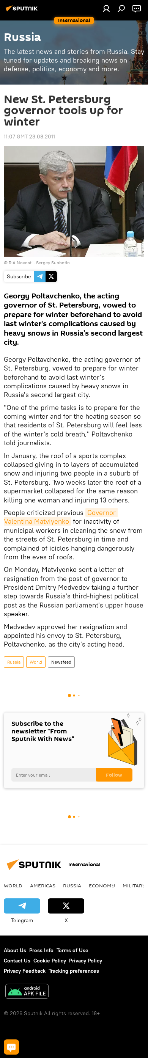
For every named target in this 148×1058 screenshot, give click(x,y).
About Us (15, 950)
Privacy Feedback (25, 970)
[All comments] (11, 1047)
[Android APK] (27, 992)
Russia (13, 662)
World (36, 662)
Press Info (41, 950)
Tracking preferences (74, 970)
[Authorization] (106, 8)
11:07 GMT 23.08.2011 (29, 136)
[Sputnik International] (23, 11)
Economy (102, 885)
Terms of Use (72, 950)
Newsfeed (61, 662)
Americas (42, 885)
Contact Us (17, 960)
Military (134, 885)
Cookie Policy (49, 960)
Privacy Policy (85, 960)
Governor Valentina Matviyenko (61, 517)
